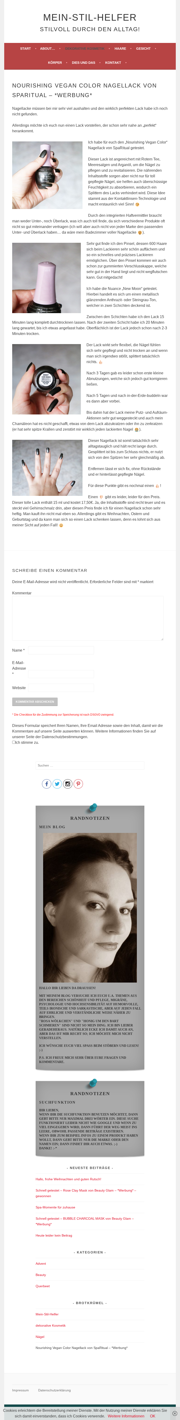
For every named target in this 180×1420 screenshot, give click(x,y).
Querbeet (43, 1286)
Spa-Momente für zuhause (55, 1207)
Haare (120, 48)
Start (25, 48)
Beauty (41, 1275)
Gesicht (143, 48)
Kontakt (113, 63)
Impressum (20, 1390)
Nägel (40, 1337)
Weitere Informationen (126, 1416)
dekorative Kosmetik (85, 48)
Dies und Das (83, 63)
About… (47, 48)
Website (19, 688)
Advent (41, 1263)
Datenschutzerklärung (54, 1390)
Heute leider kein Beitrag (54, 1235)
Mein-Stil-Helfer (90, 17)
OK (152, 1416)
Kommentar (19, 593)
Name (18, 650)
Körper (55, 63)
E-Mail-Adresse (19, 668)
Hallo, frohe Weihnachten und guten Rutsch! (68, 1179)
